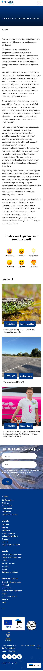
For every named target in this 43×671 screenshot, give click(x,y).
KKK (3, 609)
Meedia (5, 551)
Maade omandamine (9, 596)
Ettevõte (5, 521)
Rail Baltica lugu (7, 500)
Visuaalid (5, 566)
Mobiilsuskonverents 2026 (12, 555)
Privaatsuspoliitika (28, 645)
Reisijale (5, 599)
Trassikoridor (7, 509)
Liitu (7, 482)
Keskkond (5, 503)
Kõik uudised (26, 426)
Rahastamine (6, 512)
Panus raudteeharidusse (11, 545)
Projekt (5, 496)
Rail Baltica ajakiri (8, 563)
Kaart (4, 602)
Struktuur (5, 539)
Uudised (5, 560)
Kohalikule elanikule (10, 578)
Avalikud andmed (8, 533)
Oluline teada (26, 376)
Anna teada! (39, 646)
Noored (5, 542)
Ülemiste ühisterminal (9, 515)
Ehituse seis (6, 588)
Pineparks (13, 663)
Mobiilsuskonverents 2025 (12, 558)
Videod (4, 569)
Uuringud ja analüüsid (10, 536)
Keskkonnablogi (27, 324)
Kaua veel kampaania (10, 572)
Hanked (5, 527)
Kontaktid (5, 524)
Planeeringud (7, 506)
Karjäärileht (6, 530)
